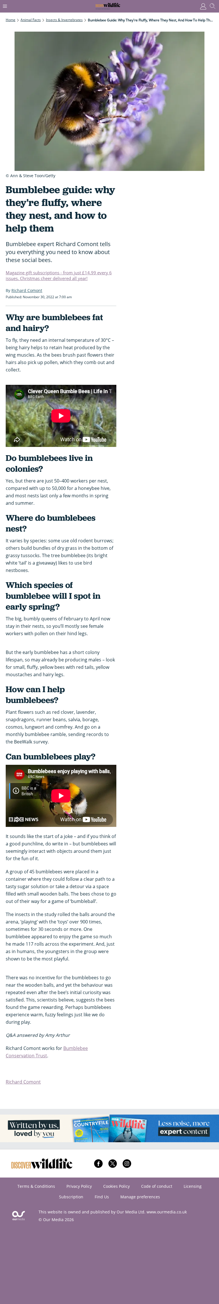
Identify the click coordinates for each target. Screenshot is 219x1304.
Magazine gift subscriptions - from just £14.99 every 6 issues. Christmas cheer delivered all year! (59, 275)
